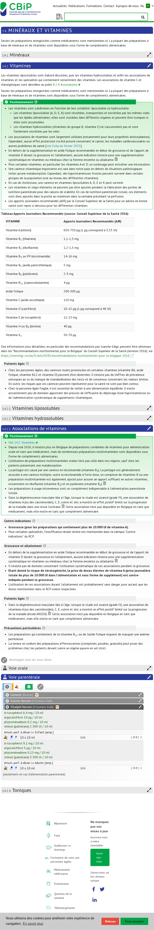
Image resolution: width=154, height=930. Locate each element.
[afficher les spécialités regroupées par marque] (6, 686)
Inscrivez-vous (99, 857)
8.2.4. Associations (65, 84)
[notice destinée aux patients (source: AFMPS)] (16, 737)
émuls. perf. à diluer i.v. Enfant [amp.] (29, 732)
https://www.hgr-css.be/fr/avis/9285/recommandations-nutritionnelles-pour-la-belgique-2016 (65, 356)
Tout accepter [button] (134, 921)
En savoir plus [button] (33, 923)
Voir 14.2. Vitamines (21, 442)
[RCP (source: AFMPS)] (11, 737)
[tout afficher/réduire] (140, 695)
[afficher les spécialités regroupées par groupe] (16, 686)
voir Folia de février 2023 (63, 146)
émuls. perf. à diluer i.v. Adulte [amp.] (28, 763)
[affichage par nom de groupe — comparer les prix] (5, 737)
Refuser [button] (110, 921)
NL (142, 6)
